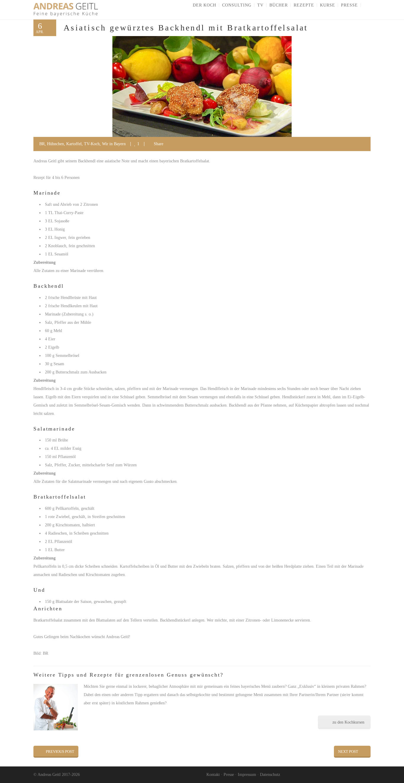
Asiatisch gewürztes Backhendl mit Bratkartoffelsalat (186, 27)
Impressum (247, 774)
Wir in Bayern (114, 144)
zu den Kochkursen (348, 722)
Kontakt (213, 774)
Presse (229, 774)
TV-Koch (92, 144)
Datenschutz (270, 774)
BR (42, 144)
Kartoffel (74, 144)
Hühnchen (55, 144)
